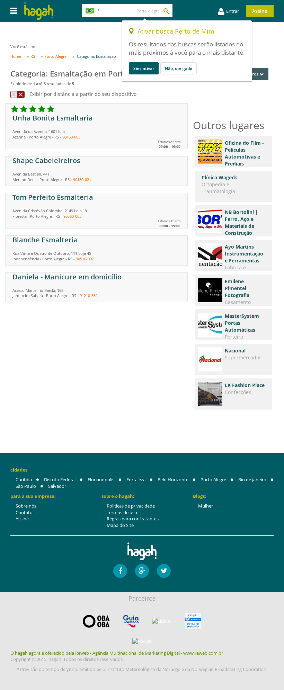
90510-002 (85, 258)
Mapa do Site (120, 525)
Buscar (165, 10)
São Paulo (26, 486)
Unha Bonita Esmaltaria (52, 118)
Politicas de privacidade (131, 506)
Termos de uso (122, 512)
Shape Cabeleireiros (46, 160)
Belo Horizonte (173, 479)
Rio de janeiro (252, 479)
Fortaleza (135, 479)
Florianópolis (101, 479)
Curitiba (24, 479)
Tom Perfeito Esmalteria (52, 197)
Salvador (57, 486)
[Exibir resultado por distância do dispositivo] (17, 94)
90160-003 (71, 137)
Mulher (205, 506)
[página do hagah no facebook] (120, 571)
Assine (259, 11)
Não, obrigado (178, 68)
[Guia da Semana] (131, 621)
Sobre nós (26, 506)
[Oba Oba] (96, 621)
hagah (38, 11)
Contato (24, 512)
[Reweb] (142, 641)
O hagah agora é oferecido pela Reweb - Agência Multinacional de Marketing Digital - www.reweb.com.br (116, 653)
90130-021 (82, 179)
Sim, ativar (143, 68)
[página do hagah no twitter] (164, 571)
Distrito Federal (60, 479)
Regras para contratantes (133, 519)
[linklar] (161, 621)
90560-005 (72, 216)
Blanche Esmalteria (45, 239)
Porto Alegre (213, 479)
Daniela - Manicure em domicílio (67, 276)
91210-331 (89, 295)
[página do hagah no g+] (142, 571)
